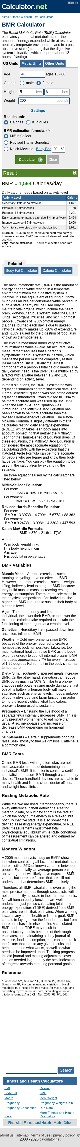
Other (68, 1122)
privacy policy (64, 1135)
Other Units (54, 63)
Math (57, 1122)
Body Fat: (43, 149)
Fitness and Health (37, 1122)
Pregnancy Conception (20, 1108)
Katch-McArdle (21, 149)
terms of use (40, 1135)
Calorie (45, 1088)
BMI (7, 1088)
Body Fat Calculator (21, 270)
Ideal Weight (48, 1098)
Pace (8, 1116)
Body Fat (10, 1093)
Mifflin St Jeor (20, 136)
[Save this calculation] (75, 172)
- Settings (37, 110)
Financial (14, 1122)
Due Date (46, 1108)
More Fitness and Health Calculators (57, 1114)
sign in (72, 2)
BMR (43, 1093)
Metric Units (32, 63)
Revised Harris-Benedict (29, 142)
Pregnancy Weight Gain (56, 1103)
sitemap (22, 1135)
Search (66, 1070)
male (30, 83)
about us (7, 1135)
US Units (10, 63)
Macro (8, 1098)
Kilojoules (40, 122)
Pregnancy (12, 1103)
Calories (16, 122)
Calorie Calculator (56, 270)
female (48, 83)
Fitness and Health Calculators (33, 1081)
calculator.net (50, 1139)
